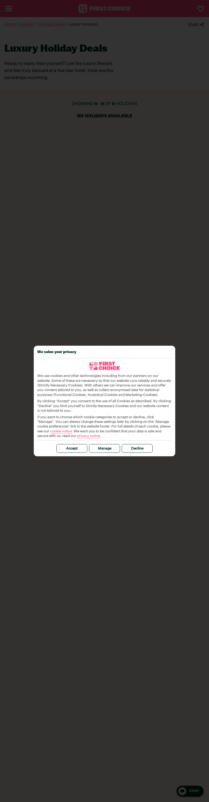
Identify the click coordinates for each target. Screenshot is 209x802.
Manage (104, 448)
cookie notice (61, 431)
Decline (137, 448)
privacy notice (88, 436)
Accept (72, 448)
